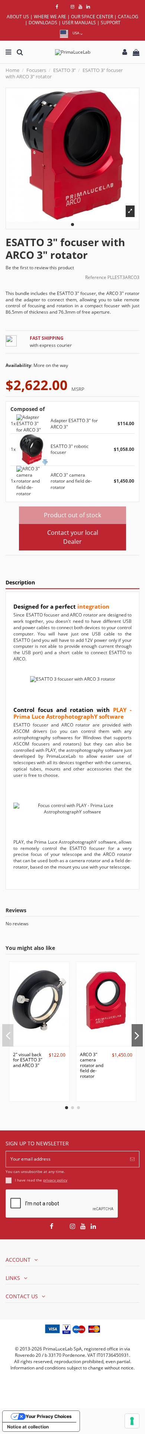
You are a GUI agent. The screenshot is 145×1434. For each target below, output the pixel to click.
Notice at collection (28, 1427)
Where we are (50, 16)
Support (110, 22)
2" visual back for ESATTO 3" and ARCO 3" (27, 1060)
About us (18, 16)
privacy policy (55, 1180)
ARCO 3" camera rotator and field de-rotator (71, 481)
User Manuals (79, 22)
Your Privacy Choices (49, 1416)
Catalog (128, 16)
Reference (95, 277)
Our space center (92, 16)
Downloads (43, 22)
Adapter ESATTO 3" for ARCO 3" (74, 424)
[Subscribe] (132, 1159)
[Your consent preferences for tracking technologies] (132, 1421)
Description (20, 583)
